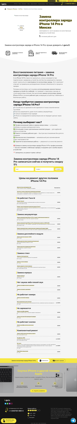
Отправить (58, 169)
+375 (69, 3)
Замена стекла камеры (22, 261)
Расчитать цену (10, 420)
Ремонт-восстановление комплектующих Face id (28, 206)
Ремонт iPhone (12, 9)
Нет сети (19, 343)
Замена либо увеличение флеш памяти (26, 333)
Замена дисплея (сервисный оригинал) (26, 246)
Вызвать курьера (62, 1)
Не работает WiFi (21, 337)
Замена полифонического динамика (25, 285)
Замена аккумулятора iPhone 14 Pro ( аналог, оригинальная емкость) (33, 217)
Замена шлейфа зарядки (23, 311)
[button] (38, 390)
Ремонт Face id (20, 201)
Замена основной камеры (23, 297)
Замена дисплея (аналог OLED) (24, 236)
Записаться (45, 360)
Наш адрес (71, 0)
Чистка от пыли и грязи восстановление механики (29, 191)
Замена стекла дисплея (22, 256)
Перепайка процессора (22, 351)
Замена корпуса (21, 275)
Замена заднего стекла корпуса (24, 266)
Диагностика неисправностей (24, 187)
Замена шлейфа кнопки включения (25, 325)
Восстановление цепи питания (24, 301)
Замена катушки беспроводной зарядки (26, 316)
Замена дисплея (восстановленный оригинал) (28, 241)
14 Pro (20, 9)
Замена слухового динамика (23, 289)
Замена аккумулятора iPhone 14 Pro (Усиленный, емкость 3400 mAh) (33, 222)
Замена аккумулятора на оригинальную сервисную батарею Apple (32, 228)
